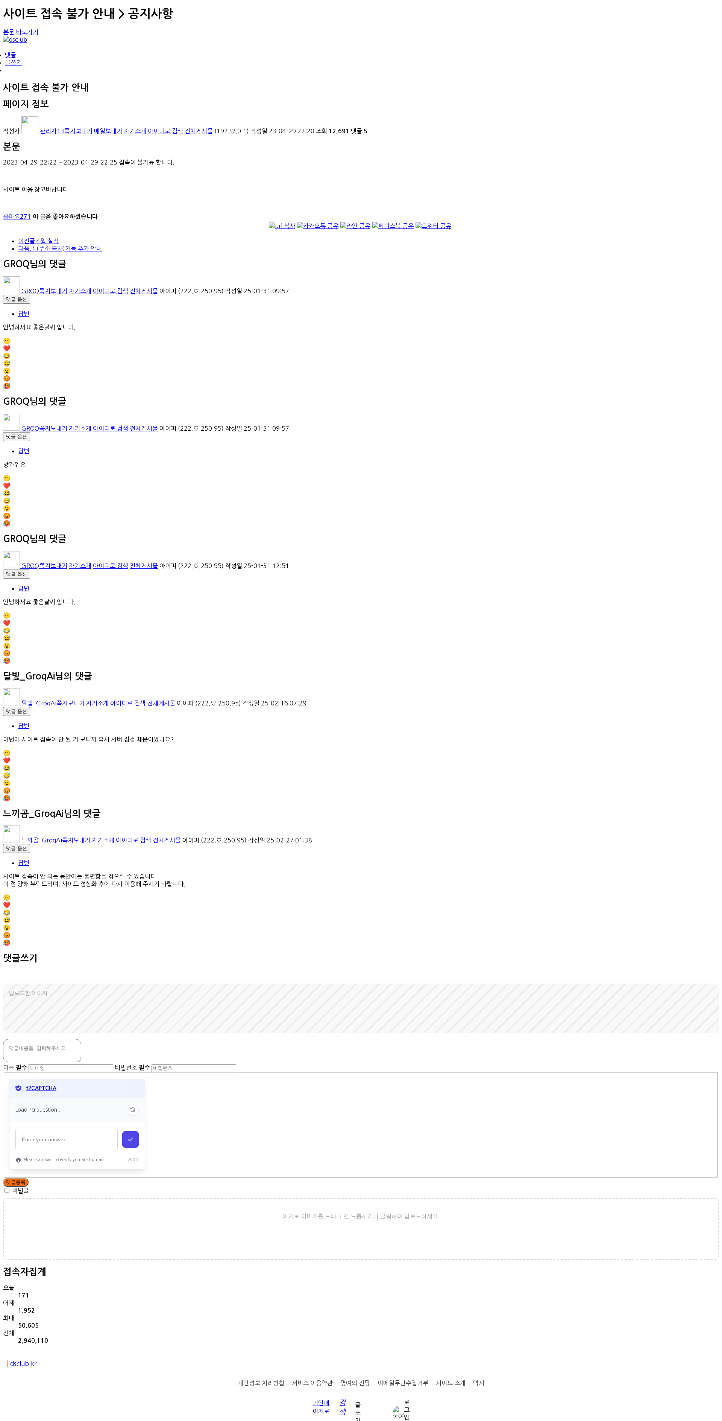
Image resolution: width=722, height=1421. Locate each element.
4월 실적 (38, 241)
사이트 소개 (451, 1383)
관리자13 (51, 131)
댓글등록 (16, 1182)
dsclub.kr (23, 1363)
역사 (478, 1383)
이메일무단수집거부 (403, 1383)
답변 (23, 314)
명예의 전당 (355, 1383)
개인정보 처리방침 (261, 1383)
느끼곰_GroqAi (41, 840)
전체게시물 (199, 131)
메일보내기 (108, 131)
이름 (15, 1068)
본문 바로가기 (20, 32)
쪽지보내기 (78, 131)
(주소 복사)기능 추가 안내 (60, 248)
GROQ (29, 291)
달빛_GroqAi (38, 703)
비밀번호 (132, 1068)
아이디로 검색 (165, 131)
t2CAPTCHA (41, 1088)
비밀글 (20, 1191)
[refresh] (133, 1110)
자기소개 (135, 131)
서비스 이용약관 (312, 1383)
